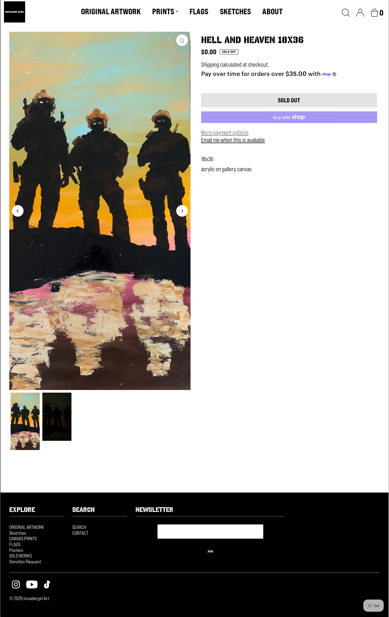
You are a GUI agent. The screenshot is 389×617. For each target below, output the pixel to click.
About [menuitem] (272, 11)
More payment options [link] (224, 132)
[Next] (182, 211)
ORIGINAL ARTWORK (26, 527)
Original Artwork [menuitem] (111, 11)
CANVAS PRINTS (23, 538)
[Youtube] (32, 585)
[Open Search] (345, 12)
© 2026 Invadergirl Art (29, 598)
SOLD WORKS (20, 556)
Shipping (210, 64)
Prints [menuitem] (163, 11)
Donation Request (25, 561)
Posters (16, 550)
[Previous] (18, 211)
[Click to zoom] (182, 40)
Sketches (17, 533)
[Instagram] (16, 585)
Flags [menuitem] (198, 11)
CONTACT (80, 533)
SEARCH (79, 527)
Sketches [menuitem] (235, 11)
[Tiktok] (47, 585)
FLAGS (14, 544)
